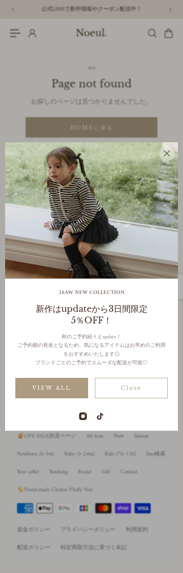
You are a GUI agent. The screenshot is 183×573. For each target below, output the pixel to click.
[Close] (166, 153)
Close (131, 388)
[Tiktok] (100, 416)
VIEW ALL (51, 388)
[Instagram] (83, 416)
